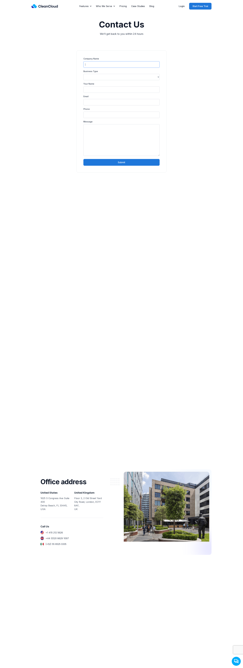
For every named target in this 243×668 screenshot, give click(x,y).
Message (88, 121)
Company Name (91, 58)
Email (86, 96)
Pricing (123, 6)
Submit (121, 162)
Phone (86, 109)
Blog (151, 6)
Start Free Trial (200, 6)
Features (84, 6)
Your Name (88, 84)
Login (182, 6)
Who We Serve (104, 6)
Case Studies (138, 6)
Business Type (90, 71)
